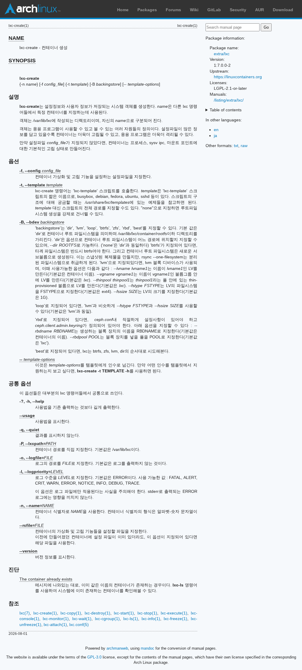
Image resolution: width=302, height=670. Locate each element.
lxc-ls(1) (130, 618)
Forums (173, 9)
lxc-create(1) (45, 613)
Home (123, 9)
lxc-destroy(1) (97, 613)
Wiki (194, 9)
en (216, 129)
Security (238, 9)
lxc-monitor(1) (56, 618)
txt (236, 145)
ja (215, 135)
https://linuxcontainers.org (238, 76)
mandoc (147, 648)
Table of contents (226, 109)
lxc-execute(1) (174, 613)
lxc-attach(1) (55, 624)
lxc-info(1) (151, 618)
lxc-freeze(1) (175, 618)
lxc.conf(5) (79, 624)
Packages (147, 9)
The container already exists (45, 579)
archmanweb (117, 648)
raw (244, 145)
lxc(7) (24, 613)
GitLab (214, 9)
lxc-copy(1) (70, 613)
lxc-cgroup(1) (107, 618)
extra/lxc (221, 53)
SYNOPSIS (22, 60)
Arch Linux (32, 9)
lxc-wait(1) (81, 618)
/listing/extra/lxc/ (229, 100)
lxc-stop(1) (147, 613)
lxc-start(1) (124, 613)
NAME (16, 38)
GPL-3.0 (94, 657)
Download (283, 9)
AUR (259, 9)
